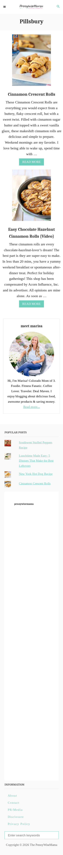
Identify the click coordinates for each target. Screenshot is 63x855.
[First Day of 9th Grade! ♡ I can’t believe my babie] (32, 523)
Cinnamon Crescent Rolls (31, 94)
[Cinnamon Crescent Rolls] (31, 61)
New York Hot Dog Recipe (35, 474)
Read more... (31, 406)
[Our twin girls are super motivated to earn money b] (32, 764)
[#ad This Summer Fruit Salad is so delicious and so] (32, 583)
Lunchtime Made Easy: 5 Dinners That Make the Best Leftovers (36, 460)
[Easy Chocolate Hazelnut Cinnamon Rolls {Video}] (31, 196)
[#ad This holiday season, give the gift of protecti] (32, 614)
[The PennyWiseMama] (31, 7)
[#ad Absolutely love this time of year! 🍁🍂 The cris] (32, 734)
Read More (32, 162)
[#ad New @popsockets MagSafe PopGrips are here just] (32, 644)
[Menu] (5, 7)
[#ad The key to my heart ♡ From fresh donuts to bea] (32, 553)
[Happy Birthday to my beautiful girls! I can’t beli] (32, 674)
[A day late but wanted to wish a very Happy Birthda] (32, 704)
